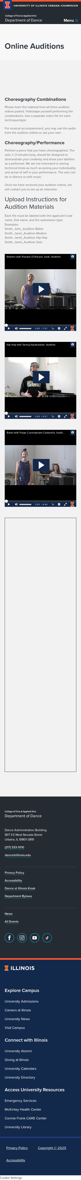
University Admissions (22, 1001)
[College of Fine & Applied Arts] (23, 16)
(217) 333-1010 (14, 847)
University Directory (20, 1077)
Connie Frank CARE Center (26, 1118)
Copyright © (52, 1147)
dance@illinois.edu (18, 855)
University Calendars (20, 1068)
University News (17, 1018)
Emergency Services (20, 1100)
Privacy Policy (14, 872)
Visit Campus (15, 1027)
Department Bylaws (18, 896)
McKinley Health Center (23, 1109)
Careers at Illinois (18, 1010)
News (8, 913)
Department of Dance (23, 20)
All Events (11, 921)
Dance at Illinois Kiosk (20, 888)
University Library (18, 1126)
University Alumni (18, 1050)
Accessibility (13, 880)
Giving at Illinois (17, 1059)
